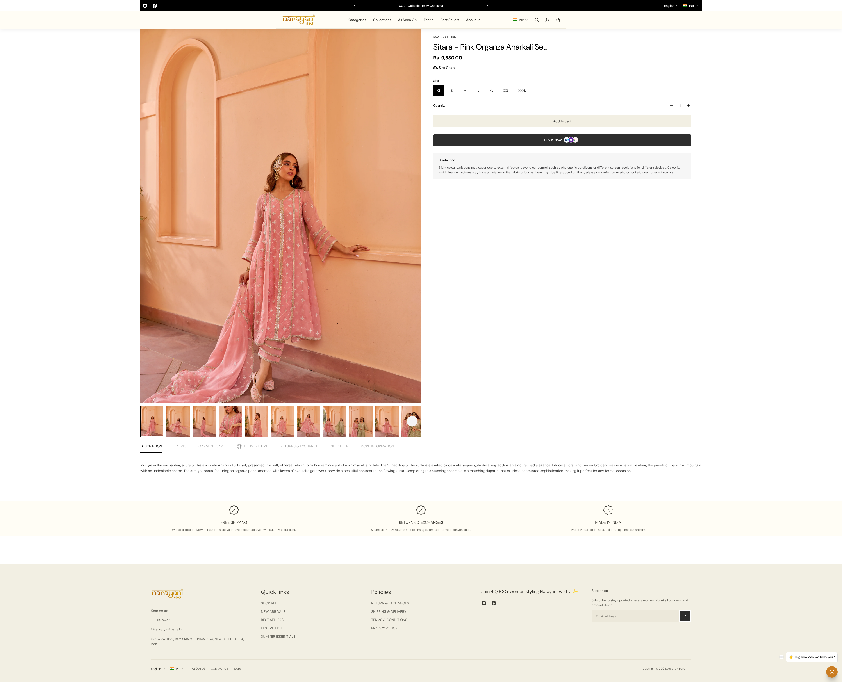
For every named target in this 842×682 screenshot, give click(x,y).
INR (178, 669)
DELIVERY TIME (256, 446)
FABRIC (180, 446)
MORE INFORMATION (377, 446)
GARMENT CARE (211, 446)
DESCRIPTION (151, 446)
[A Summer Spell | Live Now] (422, 5)
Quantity (439, 105)
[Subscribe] (685, 616)
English (156, 669)
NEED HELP (339, 446)
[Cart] (558, 20)
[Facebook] (154, 6)
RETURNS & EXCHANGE (299, 446)
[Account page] (547, 20)
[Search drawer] (537, 20)
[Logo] (299, 19)
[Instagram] (145, 6)
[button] (87, 641)
